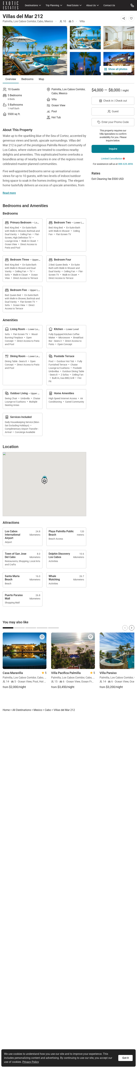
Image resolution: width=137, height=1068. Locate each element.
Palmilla (7, 21)
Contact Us (109, 5)
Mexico (48, 21)
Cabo (40, 21)
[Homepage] (11, 5)
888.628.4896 (125, 164)
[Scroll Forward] (131, 628)
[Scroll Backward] (125, 628)
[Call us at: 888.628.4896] (132, 5)
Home (6, 710)
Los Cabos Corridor (25, 21)
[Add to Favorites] (131, 18)
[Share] (124, 18)
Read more (9, 193)
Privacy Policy (30, 1061)
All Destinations (21, 710)
